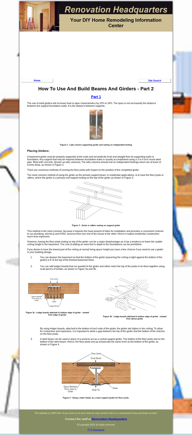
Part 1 (96, 97)
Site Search (154, 80)
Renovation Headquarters (109, 419)
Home (37, 80)
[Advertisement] (96, 55)
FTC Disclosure (96, 430)
